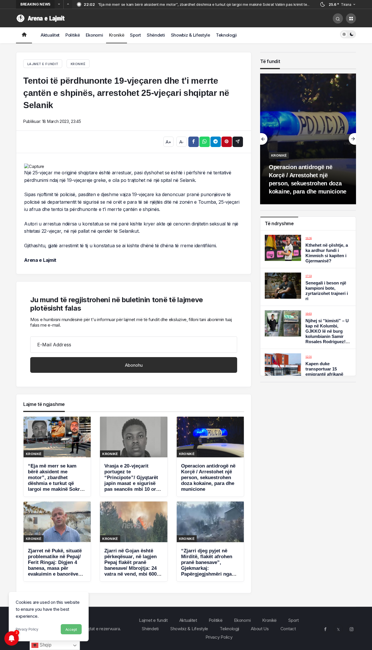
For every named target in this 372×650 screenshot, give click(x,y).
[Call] (338, 18)
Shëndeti (156, 35)
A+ (168, 142)
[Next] (67, 4)
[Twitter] (338, 628)
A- (181, 142)
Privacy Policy (27, 629)
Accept (71, 629)
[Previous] (59, 4)
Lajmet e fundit (153, 620)
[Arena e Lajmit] (41, 18)
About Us (260, 628)
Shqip (44, 644)
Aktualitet (50, 35)
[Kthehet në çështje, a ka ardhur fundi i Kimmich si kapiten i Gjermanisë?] (308, 249)
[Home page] (24, 35)
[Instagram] (351, 628)
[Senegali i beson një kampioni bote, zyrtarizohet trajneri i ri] (308, 287)
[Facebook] (325, 628)
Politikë (72, 35)
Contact (288, 628)
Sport (135, 35)
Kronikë (116, 35)
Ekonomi (94, 35)
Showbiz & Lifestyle (190, 35)
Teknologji (226, 35)
